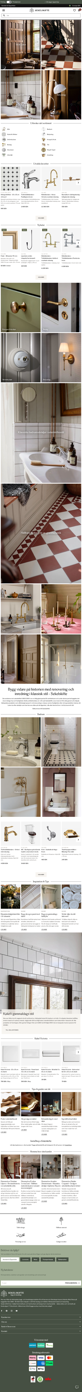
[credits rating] (48, 1379)
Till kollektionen (12, 1030)
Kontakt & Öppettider (8, 5)
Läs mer (3, 929)
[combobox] (42, 15)
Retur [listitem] (35, 1259)
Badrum (41, 714)
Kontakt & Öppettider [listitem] (10, 1259)
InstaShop (68, 1145)
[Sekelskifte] (41, 1293)
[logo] (39, 10)
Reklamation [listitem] (62, 1259)
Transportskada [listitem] (48, 1259)
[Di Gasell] (33, 1379)
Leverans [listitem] (25, 1259)
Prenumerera (71, 1283)
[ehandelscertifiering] (40, 1379)
